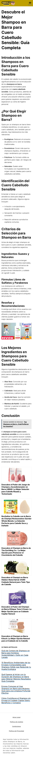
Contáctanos (16, 726)
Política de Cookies (16, 722)
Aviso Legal (16, 717)
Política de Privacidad (16, 731)
